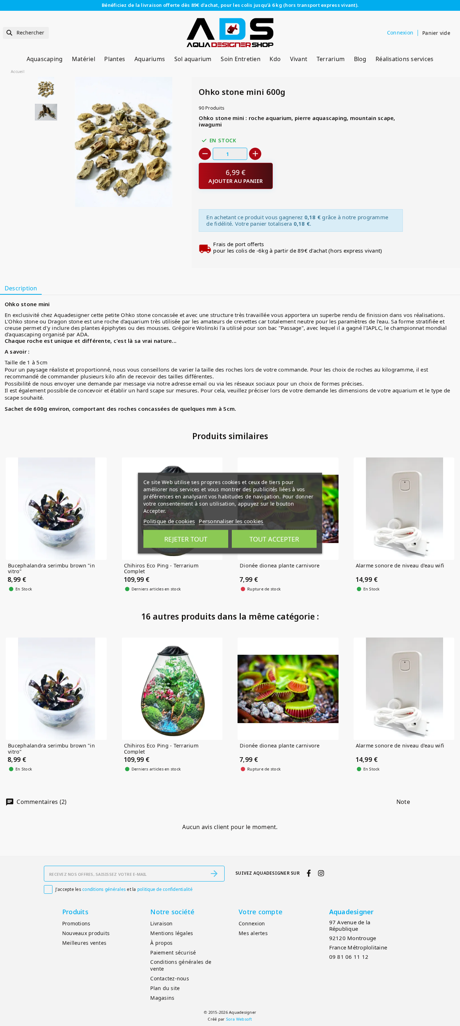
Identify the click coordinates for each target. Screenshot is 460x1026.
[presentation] (158, 189)
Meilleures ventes (84, 942)
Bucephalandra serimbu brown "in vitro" (51, 569)
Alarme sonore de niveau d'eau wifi (400, 566)
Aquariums (149, 59)
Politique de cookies (169, 520)
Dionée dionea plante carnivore (280, 566)
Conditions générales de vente (180, 965)
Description (21, 288)
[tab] (21, 288)
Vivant (299, 59)
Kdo (275, 59)
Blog (360, 59)
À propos (161, 942)
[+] (255, 154)
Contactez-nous (169, 978)
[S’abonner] (214, 874)
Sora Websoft (239, 1019)
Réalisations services (404, 59)
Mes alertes (253, 933)
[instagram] (320, 873)
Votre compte (260, 911)
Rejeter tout (185, 538)
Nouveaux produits (86, 933)
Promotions (76, 923)
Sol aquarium (193, 59)
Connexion (252, 923)
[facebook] (308, 873)
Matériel (83, 59)
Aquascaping (45, 59)
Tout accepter (274, 538)
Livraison (161, 923)
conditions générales (104, 889)
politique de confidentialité (165, 889)
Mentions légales (171, 933)
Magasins (162, 997)
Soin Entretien (241, 59)
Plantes (114, 59)
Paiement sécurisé (173, 952)
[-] (205, 154)
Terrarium (331, 59)
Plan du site (165, 988)
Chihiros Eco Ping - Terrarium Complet (161, 569)
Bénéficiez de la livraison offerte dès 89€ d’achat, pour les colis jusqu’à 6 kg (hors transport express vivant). (230, 5)
